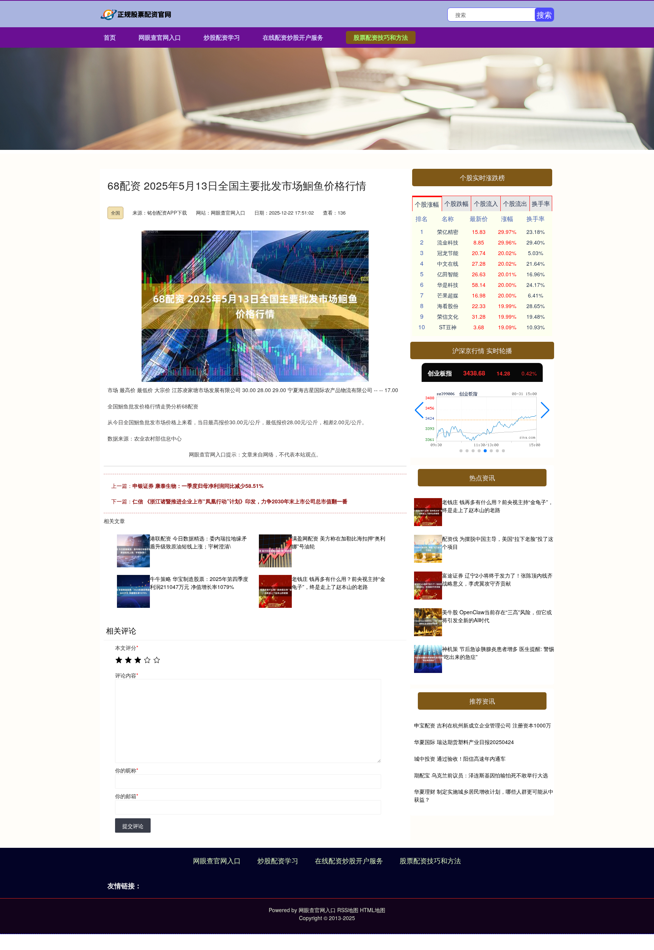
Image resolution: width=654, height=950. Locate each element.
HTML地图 (372, 910)
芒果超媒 (447, 295)
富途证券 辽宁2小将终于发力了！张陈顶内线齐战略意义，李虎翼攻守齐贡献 (497, 579)
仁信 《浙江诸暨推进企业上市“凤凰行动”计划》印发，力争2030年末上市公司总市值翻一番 (239, 501)
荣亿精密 (447, 231)
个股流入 (486, 203)
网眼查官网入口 (160, 37)
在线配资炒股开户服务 (293, 37)
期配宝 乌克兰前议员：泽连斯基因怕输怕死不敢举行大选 (481, 775)
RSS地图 (347, 910)
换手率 (541, 203)
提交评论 (132, 826)
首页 (110, 37)
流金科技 (447, 242)
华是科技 (447, 284)
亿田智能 (447, 274)
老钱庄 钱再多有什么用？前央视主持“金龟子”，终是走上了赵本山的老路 (497, 506)
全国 (115, 212)
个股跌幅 (456, 203)
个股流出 (515, 203)
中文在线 (447, 263)
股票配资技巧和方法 (380, 37)
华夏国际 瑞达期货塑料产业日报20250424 (464, 742)
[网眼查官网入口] (137, 13)
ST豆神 (447, 327)
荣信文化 (447, 316)
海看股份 (447, 306)
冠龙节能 (447, 253)
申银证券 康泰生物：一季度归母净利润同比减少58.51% (197, 485)
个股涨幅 (427, 204)
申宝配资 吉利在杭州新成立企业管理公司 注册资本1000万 (482, 725)
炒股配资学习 (222, 37)
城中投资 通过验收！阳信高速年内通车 (460, 758)
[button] (419, 410)
